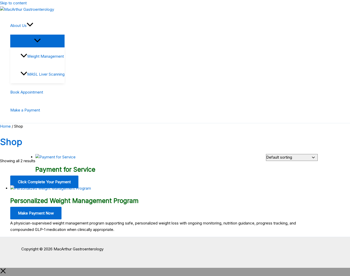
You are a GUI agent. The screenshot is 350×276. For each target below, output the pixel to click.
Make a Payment (25, 110)
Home (5, 126)
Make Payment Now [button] (36, 213)
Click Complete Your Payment (44, 181)
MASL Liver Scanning (46, 74)
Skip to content (13, 3)
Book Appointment (26, 92)
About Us (18, 25)
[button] (30, 26)
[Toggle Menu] (37, 41)
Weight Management (45, 56)
